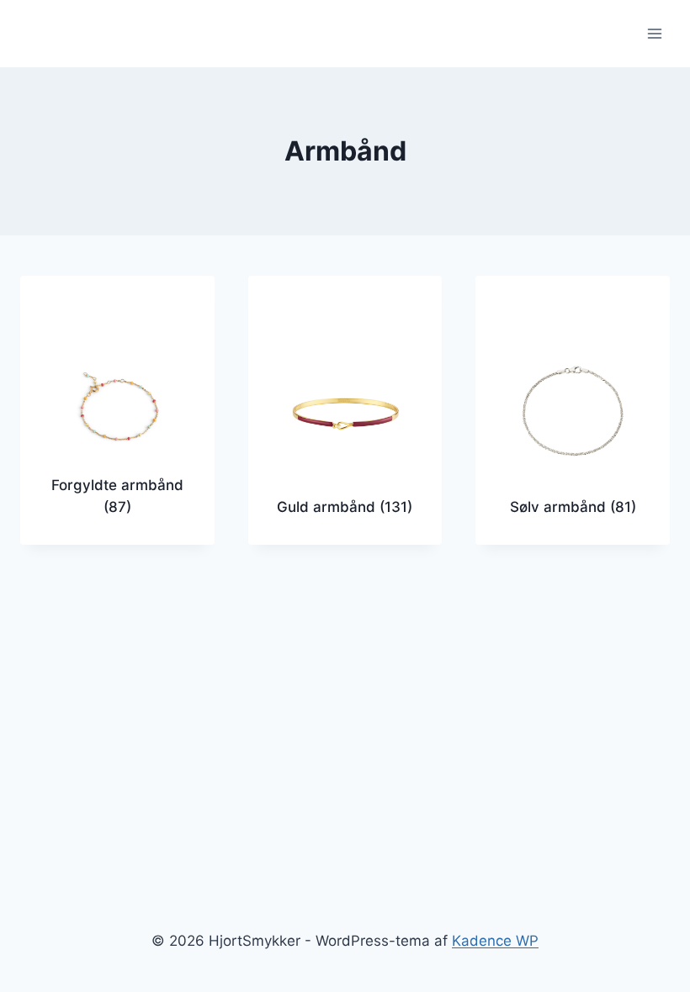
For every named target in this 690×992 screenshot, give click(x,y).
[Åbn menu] (654, 33)
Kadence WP (495, 940)
